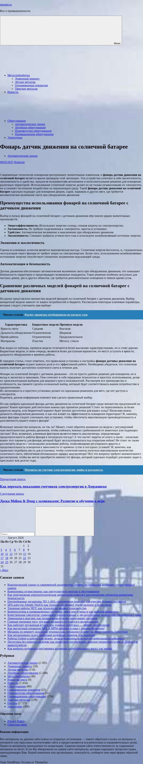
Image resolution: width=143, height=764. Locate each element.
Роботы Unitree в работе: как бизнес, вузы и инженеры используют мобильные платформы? (66, 638)
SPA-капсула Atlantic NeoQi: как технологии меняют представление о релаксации (59, 604)
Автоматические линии (30, 124)
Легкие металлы (25, 82)
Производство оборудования (33, 130)
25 (6, 562)
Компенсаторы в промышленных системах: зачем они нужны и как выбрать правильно (63, 611)
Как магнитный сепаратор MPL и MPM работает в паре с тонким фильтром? (56, 628)
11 (6, 554)
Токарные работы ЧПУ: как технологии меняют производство (47, 608)
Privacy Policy (16, 721)
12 (10, 554)
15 (24, 554)
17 (2, 558)
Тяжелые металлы (26, 88)
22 (24, 558)
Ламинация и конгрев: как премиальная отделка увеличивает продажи (52, 618)
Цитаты (12, 703)
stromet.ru (6, 4)
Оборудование (16, 120)
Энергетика (14, 137)
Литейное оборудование (30, 127)
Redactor (19, 162)
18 (6, 558)
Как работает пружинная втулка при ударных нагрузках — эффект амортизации (58, 625)
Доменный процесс (27, 78)
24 (2, 562)
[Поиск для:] (17, 534)
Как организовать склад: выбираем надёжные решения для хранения (51, 635)
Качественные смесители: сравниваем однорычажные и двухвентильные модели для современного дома (74, 614)
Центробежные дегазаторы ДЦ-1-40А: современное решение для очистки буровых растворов (66, 601)
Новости (12, 92)
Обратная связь (17, 724)
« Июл (4, 570)
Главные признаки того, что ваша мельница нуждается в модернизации (53, 621)
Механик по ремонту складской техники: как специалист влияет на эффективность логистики (67, 631)
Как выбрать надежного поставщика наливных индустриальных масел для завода (59, 648)
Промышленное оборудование (34, 134)
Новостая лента (17, 679)
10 (2, 554)
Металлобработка (18, 75)
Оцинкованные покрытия (31, 85)
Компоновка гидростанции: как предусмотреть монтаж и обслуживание (53, 591)
